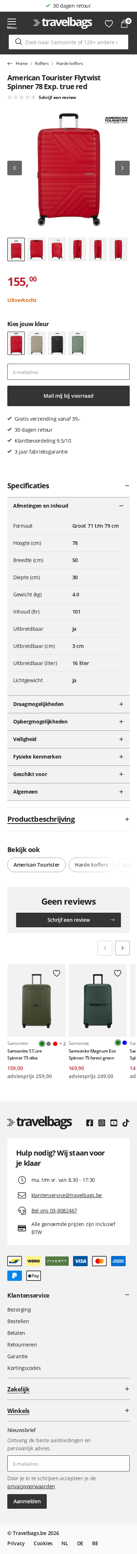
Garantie (17, 1356)
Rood (55, 1044)
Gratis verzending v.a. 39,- (72, 5)
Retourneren (22, 1344)
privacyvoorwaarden (31, 1486)
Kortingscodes (24, 1367)
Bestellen (18, 1321)
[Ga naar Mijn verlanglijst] (109, 24)
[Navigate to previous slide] (105, 948)
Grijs (48, 1044)
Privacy (16, 1543)
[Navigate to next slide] (122, 948)
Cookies (43, 1543)
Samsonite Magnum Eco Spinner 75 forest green (92, 1054)
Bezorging (19, 1309)
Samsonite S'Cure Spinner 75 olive (24, 1054)
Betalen (16, 1332)
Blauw (124, 1043)
